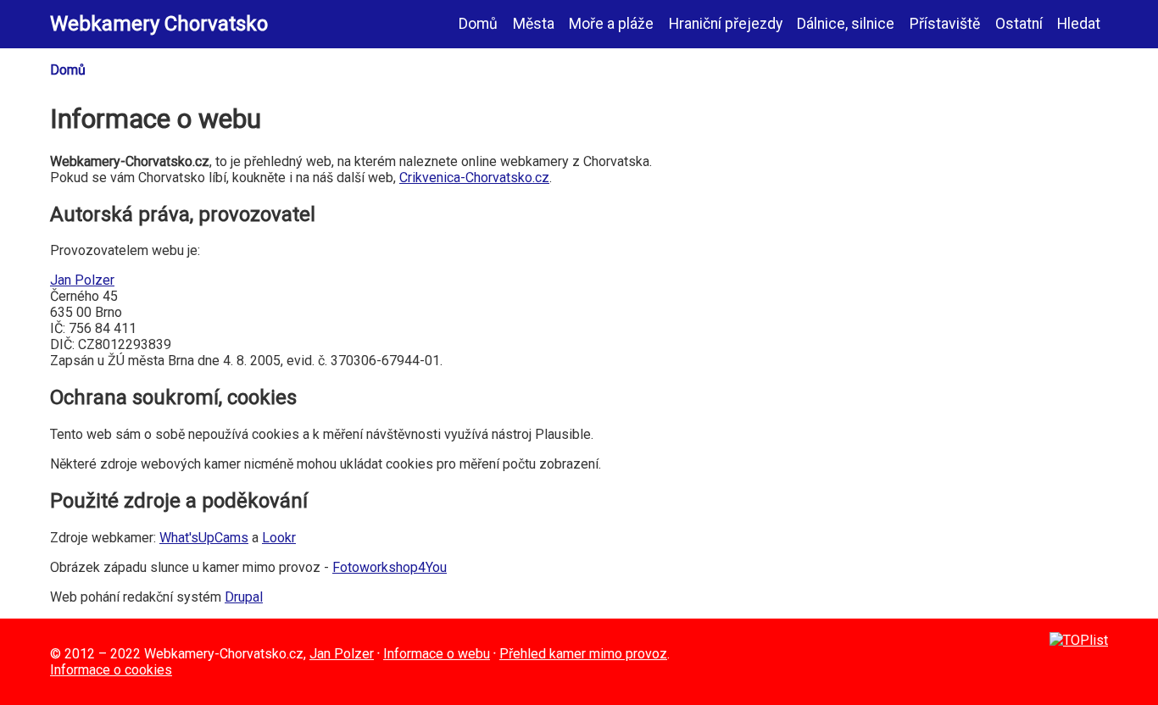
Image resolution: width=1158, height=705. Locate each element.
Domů (478, 23)
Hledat (1078, 23)
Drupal (244, 597)
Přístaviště (945, 23)
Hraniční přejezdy (725, 23)
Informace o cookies (111, 670)
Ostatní (1019, 23)
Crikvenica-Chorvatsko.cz (474, 177)
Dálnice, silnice (845, 23)
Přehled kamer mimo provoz (583, 654)
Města (533, 23)
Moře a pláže (611, 23)
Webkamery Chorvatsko (159, 24)
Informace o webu (436, 654)
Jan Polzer (82, 280)
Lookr (279, 538)
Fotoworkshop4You (389, 567)
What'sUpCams (203, 538)
